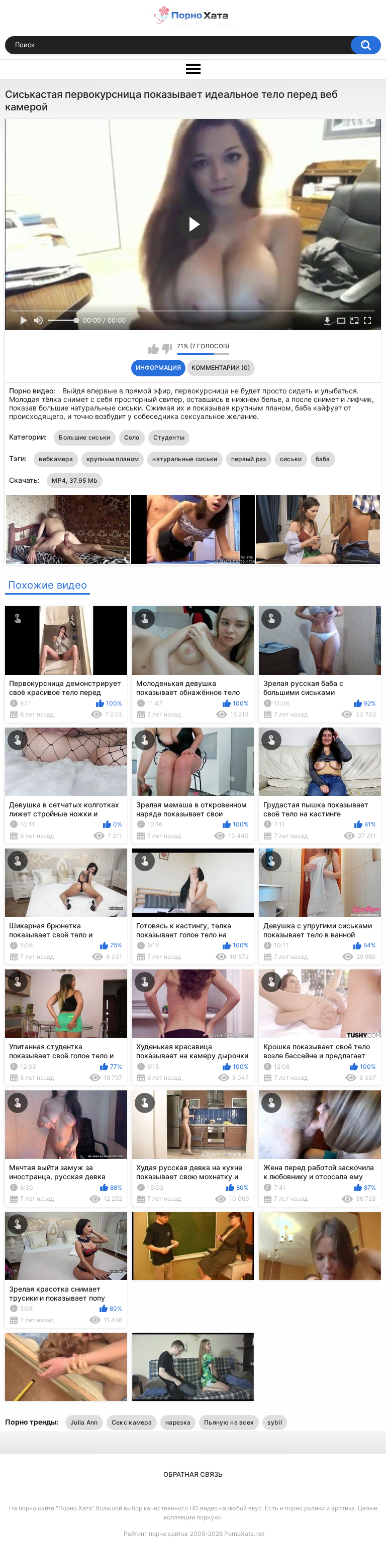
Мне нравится (153, 349)
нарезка (177, 1422)
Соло (132, 437)
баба (323, 459)
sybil (274, 1422)
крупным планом (112, 459)
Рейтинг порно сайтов (156, 1533)
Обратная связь (193, 1474)
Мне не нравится (166, 349)
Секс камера (132, 1422)
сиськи (291, 459)
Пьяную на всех (229, 1422)
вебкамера (56, 459)
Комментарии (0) (220, 367)
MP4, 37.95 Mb (75, 480)
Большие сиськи (84, 437)
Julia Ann (84, 1422)
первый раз (248, 459)
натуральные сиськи (184, 459)
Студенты (168, 437)
